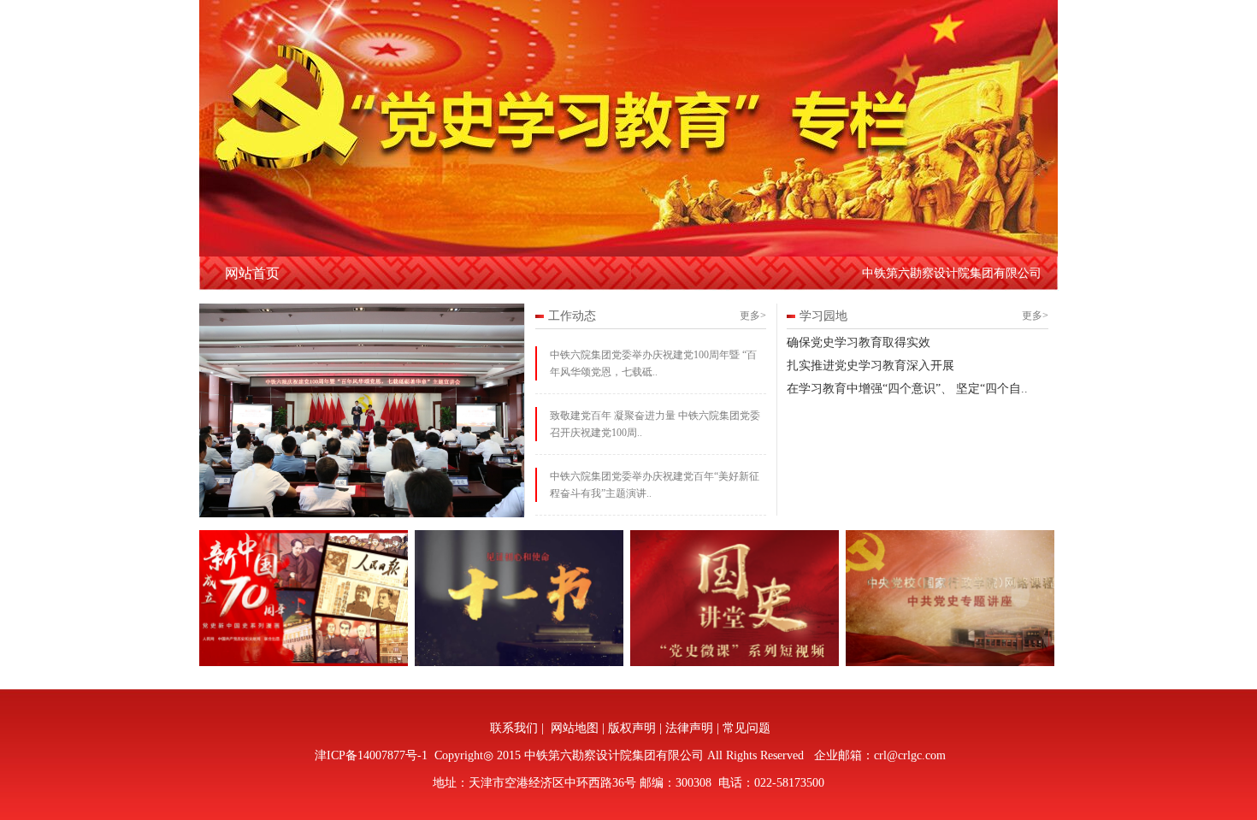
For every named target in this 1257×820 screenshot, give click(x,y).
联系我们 (514, 728)
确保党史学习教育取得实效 (858, 342)
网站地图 (575, 728)
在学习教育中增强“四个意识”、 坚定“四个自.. (907, 388)
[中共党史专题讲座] (520, 663)
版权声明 (632, 728)
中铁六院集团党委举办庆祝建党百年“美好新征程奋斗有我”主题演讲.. (654, 484)
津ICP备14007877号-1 (369, 755)
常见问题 (746, 728)
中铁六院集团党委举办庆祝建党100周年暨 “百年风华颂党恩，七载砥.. (653, 363)
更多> (753, 316)
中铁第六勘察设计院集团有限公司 (952, 273)
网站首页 (252, 273)
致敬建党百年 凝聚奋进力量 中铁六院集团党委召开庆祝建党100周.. (655, 424)
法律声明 (689, 728)
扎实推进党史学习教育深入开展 (870, 365)
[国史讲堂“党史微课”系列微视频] (735, 663)
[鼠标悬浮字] (304, 663)
